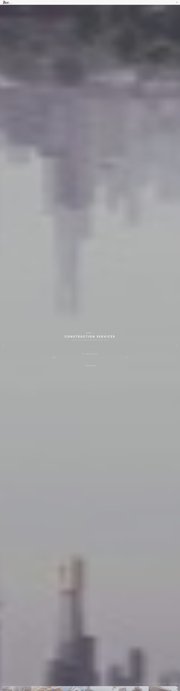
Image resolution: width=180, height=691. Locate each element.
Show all (4, 683)
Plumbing (170, 683)
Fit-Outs (148, 683)
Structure (154, 683)
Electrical (176, 683)
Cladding (144, 683)
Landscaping (164, 683)
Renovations (138, 683)
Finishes (159, 683)
